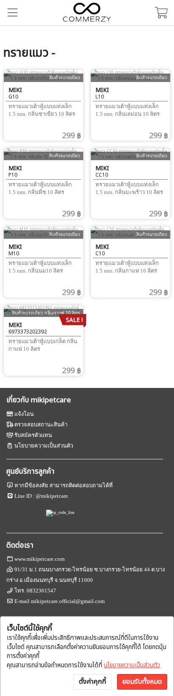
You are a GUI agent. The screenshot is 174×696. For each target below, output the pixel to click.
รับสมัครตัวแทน (33, 435)
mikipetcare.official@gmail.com (68, 601)
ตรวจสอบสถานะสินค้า (41, 424)
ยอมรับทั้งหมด (142, 682)
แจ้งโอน (24, 414)
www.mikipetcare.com (39, 559)
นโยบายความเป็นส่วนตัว (132, 665)
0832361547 (41, 590)
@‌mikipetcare (52, 496)
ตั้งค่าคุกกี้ (92, 682)
